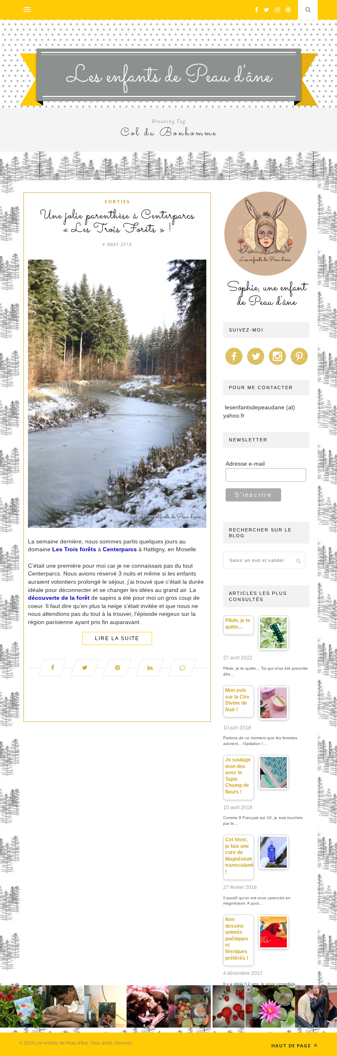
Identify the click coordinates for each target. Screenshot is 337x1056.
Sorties (117, 201)
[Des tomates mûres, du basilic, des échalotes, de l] (232, 1006)
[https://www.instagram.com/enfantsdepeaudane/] (277, 364)
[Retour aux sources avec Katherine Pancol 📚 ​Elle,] (21, 1006)
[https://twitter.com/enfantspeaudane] (255, 364)
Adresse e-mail (245, 463)
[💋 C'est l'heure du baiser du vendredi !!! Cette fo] (148, 1006)
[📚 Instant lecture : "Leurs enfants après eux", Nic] (105, 1006)
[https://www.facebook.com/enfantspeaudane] (234, 364)
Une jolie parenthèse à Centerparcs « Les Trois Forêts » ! (117, 223)
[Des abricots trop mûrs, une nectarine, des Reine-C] (189, 1006)
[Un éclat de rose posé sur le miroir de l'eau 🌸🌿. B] (274, 1006)
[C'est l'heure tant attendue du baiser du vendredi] (63, 1006)
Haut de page (291, 1045)
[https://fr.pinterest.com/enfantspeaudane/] (299, 364)
